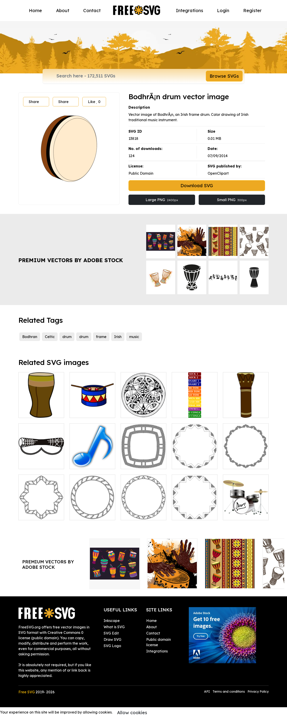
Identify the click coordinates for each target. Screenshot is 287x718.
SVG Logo (112, 645)
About (62, 10)
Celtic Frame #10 (243, 463)
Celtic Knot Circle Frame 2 (144, 511)
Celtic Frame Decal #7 (194, 511)
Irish (118, 336)
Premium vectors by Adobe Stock (70, 260)
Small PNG (232, 200)
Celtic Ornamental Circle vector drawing (143, 406)
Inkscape (112, 620)
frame (101, 336)
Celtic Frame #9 (190, 463)
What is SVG (114, 627)
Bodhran (29, 336)
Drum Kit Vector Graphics (246, 511)
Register (252, 10)
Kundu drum (34, 463)
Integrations (189, 10)
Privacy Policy (258, 691)
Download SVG (196, 185)
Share (34, 101)
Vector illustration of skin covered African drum (245, 406)
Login (223, 10)
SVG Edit (111, 633)
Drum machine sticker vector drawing (194, 406)
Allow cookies (132, 712)
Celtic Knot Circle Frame (92, 511)
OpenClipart (218, 173)
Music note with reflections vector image (92, 457)
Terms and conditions (229, 691)
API (207, 691)
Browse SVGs (224, 76)
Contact (92, 10)
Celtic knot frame (140, 463)
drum (67, 336)
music (134, 336)
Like (94, 101)
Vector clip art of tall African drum (41, 409)
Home (35, 10)
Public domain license (158, 642)
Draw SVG (112, 639)
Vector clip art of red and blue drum (92, 409)
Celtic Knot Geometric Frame (41, 511)
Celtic (50, 336)
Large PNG (162, 200)
